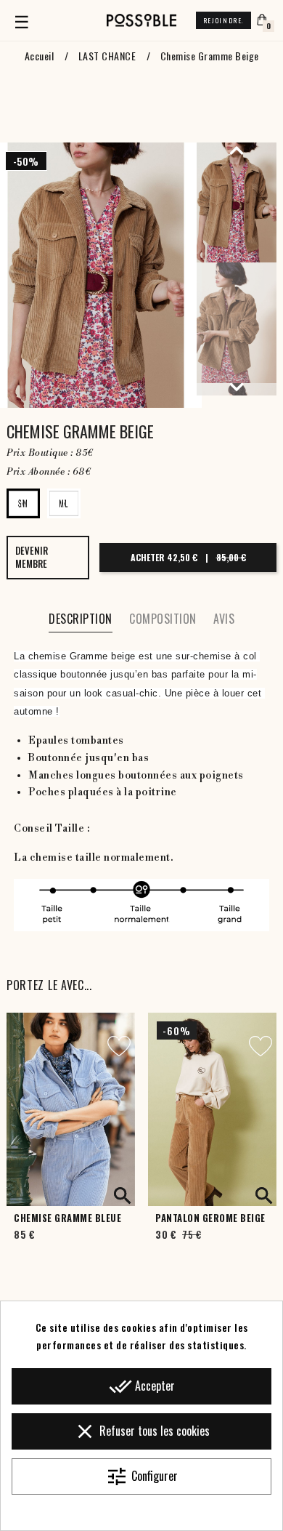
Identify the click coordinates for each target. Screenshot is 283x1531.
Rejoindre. (223, 20)
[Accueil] (141, 20)
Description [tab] (80, 618)
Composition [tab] (163, 618)
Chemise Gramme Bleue (67, 1218)
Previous (236, 149)
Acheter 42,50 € (188, 557)
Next (236, 386)
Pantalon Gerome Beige (210, 1218)
